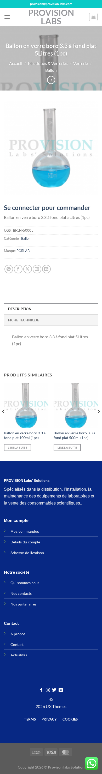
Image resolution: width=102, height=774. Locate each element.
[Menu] (7, 16)
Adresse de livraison (27, 553)
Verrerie (80, 63)
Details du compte (25, 542)
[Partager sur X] (27, 269)
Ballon (51, 70)
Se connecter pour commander (47, 207)
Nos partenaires (23, 604)
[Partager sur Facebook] (18, 269)
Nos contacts (21, 593)
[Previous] (3, 422)
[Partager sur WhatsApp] (8, 269)
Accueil (15, 63)
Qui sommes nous (24, 582)
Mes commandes (24, 531)
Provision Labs (51, 17)
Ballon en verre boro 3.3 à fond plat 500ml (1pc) (74, 435)
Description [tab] (19, 309)
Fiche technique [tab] (23, 320)
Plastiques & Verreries (48, 63)
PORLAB (23, 251)
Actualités (18, 655)
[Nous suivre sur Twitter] (54, 690)
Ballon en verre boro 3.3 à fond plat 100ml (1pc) (25, 435)
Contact (17, 644)
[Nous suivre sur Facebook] (41, 690)
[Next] (98, 422)
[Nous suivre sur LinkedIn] (61, 690)
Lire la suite (17, 447)
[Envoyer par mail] (37, 269)
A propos (17, 634)
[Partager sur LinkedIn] (46, 269)
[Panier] (93, 17)
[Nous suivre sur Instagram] (48, 690)
